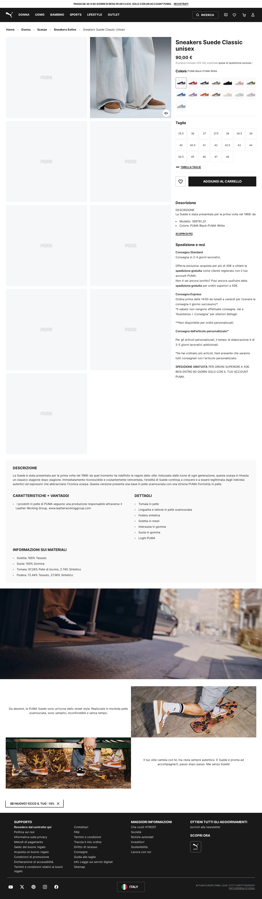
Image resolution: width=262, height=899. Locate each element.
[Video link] (131, 633)
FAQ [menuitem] (76, 832)
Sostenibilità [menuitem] (139, 847)
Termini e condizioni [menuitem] (87, 837)
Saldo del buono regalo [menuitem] (30, 847)
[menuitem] (24, 15)
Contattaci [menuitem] (81, 827)
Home (10, 29)
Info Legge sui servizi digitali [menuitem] (93, 862)
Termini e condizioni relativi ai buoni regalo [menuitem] (38, 869)
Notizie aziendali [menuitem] (142, 837)
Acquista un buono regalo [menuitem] (31, 852)
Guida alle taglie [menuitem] (85, 857)
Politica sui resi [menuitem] (24, 832)
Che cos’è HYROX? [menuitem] (143, 827)
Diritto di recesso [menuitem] (85, 847)
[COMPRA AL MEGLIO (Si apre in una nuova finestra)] (195, 846)
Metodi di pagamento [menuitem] (28, 842)
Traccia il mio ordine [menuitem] (87, 842)
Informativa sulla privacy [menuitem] (30, 837)
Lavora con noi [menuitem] (141, 852)
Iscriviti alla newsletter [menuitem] (205, 827)
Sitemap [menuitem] (79, 867)
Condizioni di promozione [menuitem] (31, 857)
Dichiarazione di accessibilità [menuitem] (33, 862)
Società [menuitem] (136, 832)
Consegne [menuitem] (81, 852)
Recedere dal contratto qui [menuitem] (32, 827)
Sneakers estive (65, 29)
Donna (25, 29)
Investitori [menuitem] (137, 842)
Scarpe (42, 29)
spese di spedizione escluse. (235, 62)
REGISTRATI (181, 3)
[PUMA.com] (8, 14)
